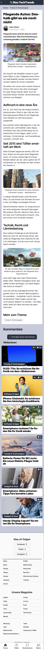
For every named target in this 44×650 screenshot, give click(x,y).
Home (5, 8)
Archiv (5, 584)
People (5, 568)
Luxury (25, 601)
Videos (5, 572)
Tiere (5, 609)
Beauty (5, 616)
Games (5, 576)
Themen (26, 580)
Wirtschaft (27, 568)
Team (25, 623)
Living (25, 597)
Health (5, 597)
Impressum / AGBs (29, 630)
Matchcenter (27, 565)
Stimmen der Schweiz (30, 576)
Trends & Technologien (19, 8)
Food (25, 605)
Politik (25, 561)
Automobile (7, 612)
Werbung (6, 623)
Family (5, 605)
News (5, 561)
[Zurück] (1, 2)
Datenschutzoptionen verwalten (12, 634)
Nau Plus (26, 572)
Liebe (5, 601)
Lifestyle (6, 580)
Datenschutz (7, 630)
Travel (25, 609)
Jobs (5, 627)
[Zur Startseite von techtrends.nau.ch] (22, 2)
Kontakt (26, 627)
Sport (5, 565)
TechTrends (27, 612)
